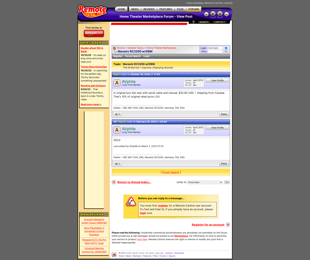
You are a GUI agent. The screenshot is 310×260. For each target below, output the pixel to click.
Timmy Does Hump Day (94, 66)
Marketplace (181, 235)
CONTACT (219, 22)
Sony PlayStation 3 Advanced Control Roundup (94, 231)
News (128, 256)
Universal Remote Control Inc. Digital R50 (94, 250)
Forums (121, 47)
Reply (224, 114)
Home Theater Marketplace (161, 47)
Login (147, 56)
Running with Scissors (93, 85)
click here (142, 239)
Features (147, 256)
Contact (169, 253)
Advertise (179, 253)
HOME (121, 9)
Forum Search (133, 56)
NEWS (135, 9)
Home (121, 256)
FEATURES (166, 9)
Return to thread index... (134, 182)
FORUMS (194, 9)
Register (117, 56)
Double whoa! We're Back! (92, 50)
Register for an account (208, 224)
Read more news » (91, 104)
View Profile (217, 80)
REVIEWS (149, 9)
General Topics (136, 47)
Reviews (137, 256)
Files (155, 256)
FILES (180, 9)
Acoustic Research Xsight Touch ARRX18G (94, 221)
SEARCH (203, 22)
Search (172, 256)
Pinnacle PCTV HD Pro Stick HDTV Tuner (94, 241)
